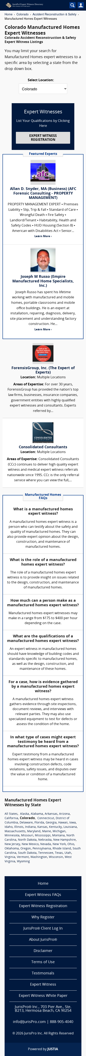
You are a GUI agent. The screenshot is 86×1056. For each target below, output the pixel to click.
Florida (39, 822)
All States (11, 814)
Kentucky (55, 827)
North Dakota (27, 840)
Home (9, 14)
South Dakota (27, 853)
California (11, 818)
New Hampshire (64, 840)
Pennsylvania (42, 848)
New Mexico (30, 844)
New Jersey (12, 844)
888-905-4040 (61, 1022)
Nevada (45, 844)
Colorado (22, 14)
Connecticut (45, 818)
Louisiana (70, 827)
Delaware (26, 822)
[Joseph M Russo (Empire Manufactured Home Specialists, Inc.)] (43, 260)
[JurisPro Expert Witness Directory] (32, 5)
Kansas (42, 827)
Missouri (27, 835)
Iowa (72, 822)
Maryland (33, 831)
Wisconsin (56, 857)
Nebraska (45, 840)
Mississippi (43, 835)
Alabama (37, 814)
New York (59, 844)
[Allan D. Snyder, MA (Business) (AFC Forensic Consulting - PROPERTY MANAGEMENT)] (43, 172)
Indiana (30, 827)
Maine (46, 831)
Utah (67, 853)
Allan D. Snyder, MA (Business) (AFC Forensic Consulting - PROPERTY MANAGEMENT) (43, 193)
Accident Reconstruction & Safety (54, 14)
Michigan (59, 831)
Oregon (25, 848)
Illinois (18, 827)
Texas (59, 853)
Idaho (9, 827)
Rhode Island (62, 848)
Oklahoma (12, 848)
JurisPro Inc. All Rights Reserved (49, 1033)
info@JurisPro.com (29, 1022)
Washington (38, 857)
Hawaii (63, 822)
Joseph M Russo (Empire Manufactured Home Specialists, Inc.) (43, 281)
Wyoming (23, 861)
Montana (58, 835)
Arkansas (51, 814)
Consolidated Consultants (43, 447)
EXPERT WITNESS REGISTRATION (43, 138)
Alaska (24, 814)
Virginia (10, 857)
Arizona (64, 814)
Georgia (51, 822)
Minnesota (12, 835)
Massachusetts (15, 831)
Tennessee (45, 853)
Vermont (23, 857)
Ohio (70, 844)
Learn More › (43, 236)
